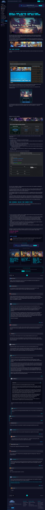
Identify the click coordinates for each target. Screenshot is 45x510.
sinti (40, 382)
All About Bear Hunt (31, 504)
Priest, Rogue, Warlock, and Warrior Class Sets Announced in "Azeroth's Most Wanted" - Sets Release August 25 (37, 260)
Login (39, 1)
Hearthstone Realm (25, 502)
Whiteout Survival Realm (32, 502)
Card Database (25, 504)
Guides (29, 503)
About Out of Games (40, 502)
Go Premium (40, 5)
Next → (14, 275)
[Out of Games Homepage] (12, 501)
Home (3, 4)
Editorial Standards (40, 503)
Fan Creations (27, 39)
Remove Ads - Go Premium (31, 7)
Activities (4, 18)
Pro (41, 322)
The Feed (3, 5)
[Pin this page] (9, 11)
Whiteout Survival (3, 8)
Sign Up (42, 1)
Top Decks (24, 503)
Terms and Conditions (40, 504)
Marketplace (5, 23)
